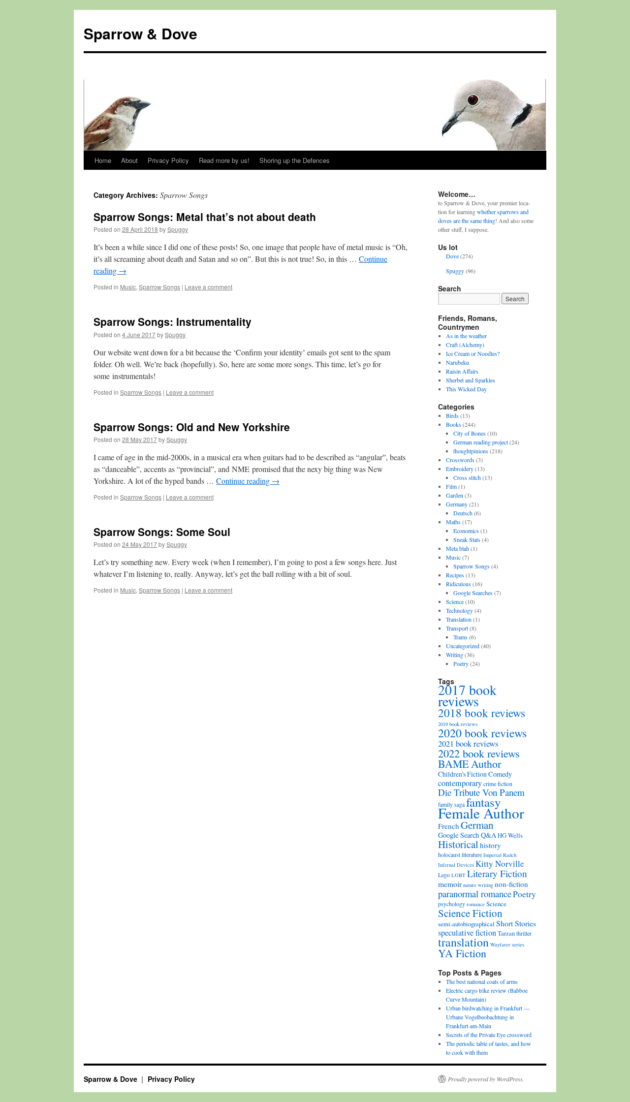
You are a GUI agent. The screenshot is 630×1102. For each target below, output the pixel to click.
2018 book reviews (481, 713)
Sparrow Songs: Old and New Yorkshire (192, 426)
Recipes (455, 575)
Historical (458, 844)
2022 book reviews (479, 753)
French (448, 826)
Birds (452, 415)
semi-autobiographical (466, 923)
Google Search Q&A (467, 835)
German (477, 825)
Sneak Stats (466, 539)
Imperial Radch (499, 854)
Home (102, 160)
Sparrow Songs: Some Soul (162, 531)
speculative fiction (467, 932)
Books (453, 424)
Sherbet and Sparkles (470, 380)
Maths (453, 522)
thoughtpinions (470, 451)
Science (455, 601)
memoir (450, 884)
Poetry (461, 663)
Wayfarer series (507, 944)
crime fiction (497, 783)
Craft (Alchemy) (465, 344)
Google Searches (473, 593)
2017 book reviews (467, 695)
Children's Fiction (462, 774)
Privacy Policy (168, 160)
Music (128, 287)
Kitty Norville (499, 863)
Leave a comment (208, 287)
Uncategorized (462, 646)
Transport (457, 628)
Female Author (481, 812)
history (490, 845)
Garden (454, 495)
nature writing (478, 885)
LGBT (458, 875)
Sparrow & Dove (140, 33)
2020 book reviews (482, 733)
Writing (454, 655)
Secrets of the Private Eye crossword (489, 1035)
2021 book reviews (468, 743)
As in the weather (466, 336)
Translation (459, 619)
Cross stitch (467, 477)
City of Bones (469, 433)
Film (451, 486)
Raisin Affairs (462, 371)
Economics (466, 531)
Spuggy (177, 229)
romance (476, 904)
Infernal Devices (456, 864)
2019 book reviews (457, 724)
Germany (457, 504)
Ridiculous (458, 584)
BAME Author (469, 763)
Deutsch (462, 513)
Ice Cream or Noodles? (473, 353)
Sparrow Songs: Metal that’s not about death (205, 216)
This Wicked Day (466, 389)
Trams (460, 637)
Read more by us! (224, 160)
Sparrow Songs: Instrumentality (173, 321)
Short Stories (516, 923)
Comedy (500, 774)
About (129, 160)
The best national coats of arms (482, 981)
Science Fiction (470, 913)
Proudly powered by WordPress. (486, 1079)
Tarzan (506, 933)
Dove (452, 256)
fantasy (483, 802)
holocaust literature (460, 854)
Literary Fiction (497, 873)
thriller (524, 933)
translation (463, 942)
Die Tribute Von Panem (481, 792)
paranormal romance (474, 893)
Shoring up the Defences (294, 160)
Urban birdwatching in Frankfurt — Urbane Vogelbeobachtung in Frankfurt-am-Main (488, 1017)
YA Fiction (462, 953)
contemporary (460, 783)
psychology (451, 904)
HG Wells (510, 835)
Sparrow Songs (159, 287)
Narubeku (457, 362)
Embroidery (459, 468)
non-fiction (511, 884)
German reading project (480, 442)
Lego (444, 875)
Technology (459, 610)
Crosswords (460, 460)
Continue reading (248, 480)
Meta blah (457, 548)
